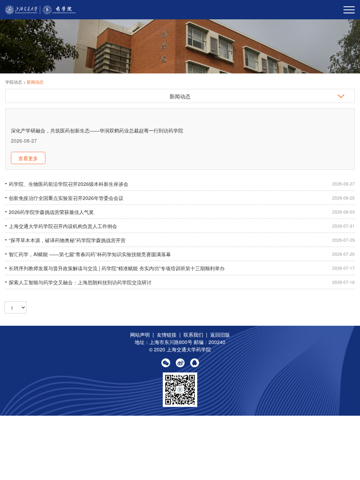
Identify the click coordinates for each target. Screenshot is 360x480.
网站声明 (140, 334)
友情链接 (166, 334)
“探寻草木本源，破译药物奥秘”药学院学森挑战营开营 (67, 240)
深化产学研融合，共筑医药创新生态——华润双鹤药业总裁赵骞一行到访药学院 (97, 130)
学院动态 (14, 82)
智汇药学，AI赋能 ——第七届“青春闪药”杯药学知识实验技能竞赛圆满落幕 (90, 254)
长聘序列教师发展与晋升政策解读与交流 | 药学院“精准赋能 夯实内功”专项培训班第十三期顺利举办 (117, 268)
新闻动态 (35, 82)
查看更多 (28, 158)
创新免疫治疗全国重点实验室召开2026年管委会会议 (66, 197)
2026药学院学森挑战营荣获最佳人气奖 (51, 211)
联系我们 (193, 334)
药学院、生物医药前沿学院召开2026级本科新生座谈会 (68, 183)
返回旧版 (220, 334)
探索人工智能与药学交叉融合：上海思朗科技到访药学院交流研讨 (80, 282)
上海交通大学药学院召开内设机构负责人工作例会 (63, 225)
